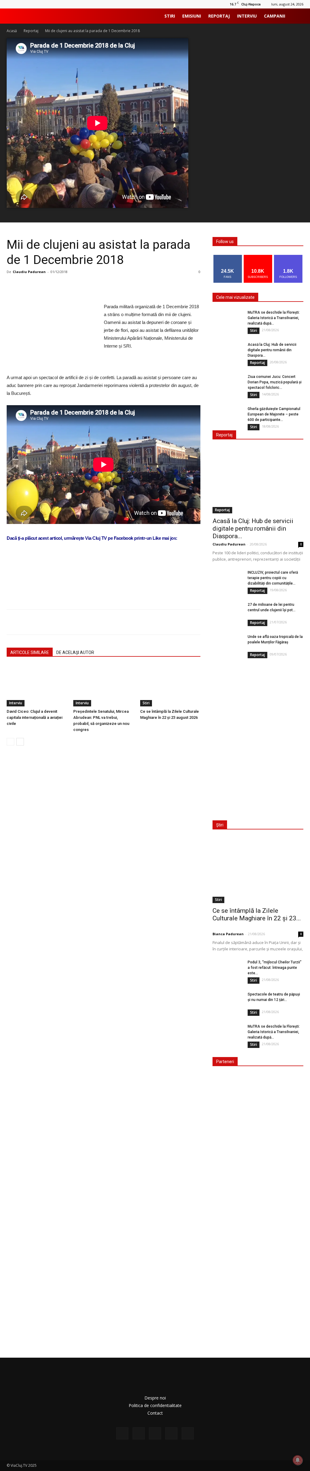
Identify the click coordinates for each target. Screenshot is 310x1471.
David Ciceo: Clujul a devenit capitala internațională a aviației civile (34, 717)
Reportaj (219, 16)
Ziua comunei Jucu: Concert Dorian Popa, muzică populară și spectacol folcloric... (275, 382)
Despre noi (155, 1398)
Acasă (12, 30)
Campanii (274, 16)
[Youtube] (188, 1433)
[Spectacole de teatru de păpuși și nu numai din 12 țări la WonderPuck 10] (228, 1002)
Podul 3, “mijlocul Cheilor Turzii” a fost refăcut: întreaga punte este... (275, 967)
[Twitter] (155, 1433)
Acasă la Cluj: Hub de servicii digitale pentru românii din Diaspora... (272, 350)
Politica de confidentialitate (155, 1405)
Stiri (169, 16)
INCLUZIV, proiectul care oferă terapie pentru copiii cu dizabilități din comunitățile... (273, 577)
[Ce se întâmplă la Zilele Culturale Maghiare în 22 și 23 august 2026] (170, 685)
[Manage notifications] (297, 1460)
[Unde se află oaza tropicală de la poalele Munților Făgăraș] (228, 644)
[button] (296, 16)
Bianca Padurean (228, 934)
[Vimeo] (171, 1433)
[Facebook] (122, 1433)
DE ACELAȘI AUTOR (75, 652)
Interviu (247, 16)
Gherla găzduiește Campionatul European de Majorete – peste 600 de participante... (274, 414)
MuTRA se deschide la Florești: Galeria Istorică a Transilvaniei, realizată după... (274, 317)
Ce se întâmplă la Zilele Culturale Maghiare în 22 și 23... (257, 914)
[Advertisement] (103, 589)
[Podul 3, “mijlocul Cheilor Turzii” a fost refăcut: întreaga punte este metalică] (228, 970)
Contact (155, 1413)
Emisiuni (191, 16)
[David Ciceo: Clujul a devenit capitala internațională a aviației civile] (37, 685)
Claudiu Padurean (29, 271)
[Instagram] (139, 1433)
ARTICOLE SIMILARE (29, 652)
